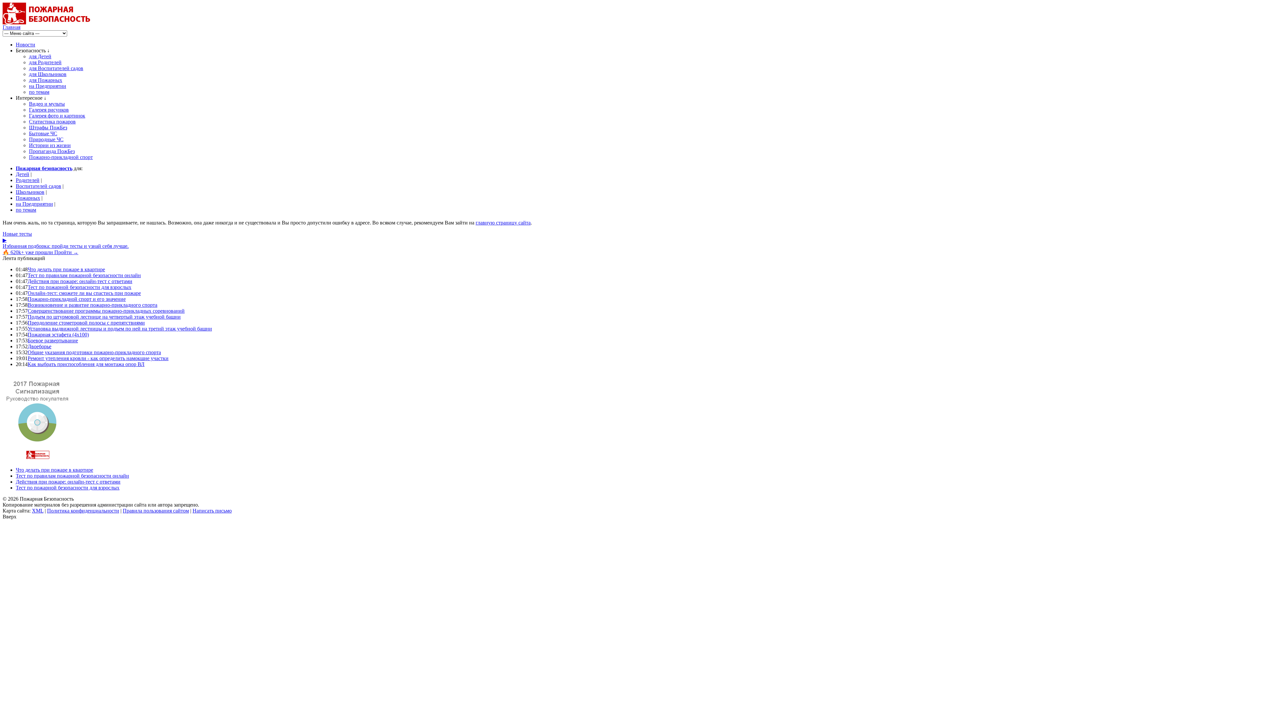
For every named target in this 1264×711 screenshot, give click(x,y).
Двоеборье (39, 346)
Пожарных (28, 198)
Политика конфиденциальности (83, 511)
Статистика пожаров (52, 121)
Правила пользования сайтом (156, 511)
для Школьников (47, 74)
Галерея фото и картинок (57, 115)
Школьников (30, 192)
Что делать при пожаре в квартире (66, 269)
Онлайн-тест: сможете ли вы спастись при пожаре (84, 293)
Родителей (28, 180)
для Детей (40, 56)
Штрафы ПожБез (48, 127)
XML (37, 511)
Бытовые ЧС (43, 133)
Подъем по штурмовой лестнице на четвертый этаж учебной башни (104, 317)
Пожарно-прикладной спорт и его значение (77, 299)
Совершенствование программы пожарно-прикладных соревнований (106, 311)
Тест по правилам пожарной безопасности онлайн (84, 275)
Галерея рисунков (49, 110)
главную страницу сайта (503, 222)
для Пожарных (45, 80)
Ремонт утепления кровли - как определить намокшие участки (98, 358)
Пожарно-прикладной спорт (61, 157)
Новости (25, 44)
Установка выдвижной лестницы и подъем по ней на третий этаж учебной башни (120, 328)
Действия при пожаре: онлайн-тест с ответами (80, 281)
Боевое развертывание (53, 340)
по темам (39, 92)
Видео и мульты (47, 104)
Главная (11, 27)
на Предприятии (47, 86)
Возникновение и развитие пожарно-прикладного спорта (92, 305)
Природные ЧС (46, 139)
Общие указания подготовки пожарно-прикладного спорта (94, 352)
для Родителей (45, 62)
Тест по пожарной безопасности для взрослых (79, 287)
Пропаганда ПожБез (52, 151)
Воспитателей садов (38, 186)
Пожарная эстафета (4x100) (58, 334)
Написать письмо (212, 511)
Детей (22, 174)
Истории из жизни (50, 145)
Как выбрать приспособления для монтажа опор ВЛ (86, 364)
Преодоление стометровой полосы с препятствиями (86, 323)
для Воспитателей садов (56, 68)
